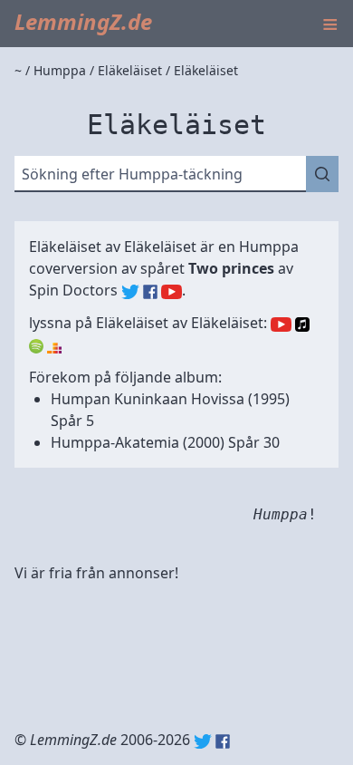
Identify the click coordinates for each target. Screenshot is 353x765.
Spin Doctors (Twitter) (130, 292)
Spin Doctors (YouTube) (171, 292)
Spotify (36, 346)
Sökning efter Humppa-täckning (132, 174)
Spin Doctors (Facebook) (150, 292)
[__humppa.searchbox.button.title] (322, 174)
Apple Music (302, 324)
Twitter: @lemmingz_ (203, 741)
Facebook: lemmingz (222, 741)
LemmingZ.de (83, 21)
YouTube (281, 324)
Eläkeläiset (160, 247)
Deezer (54, 346)
